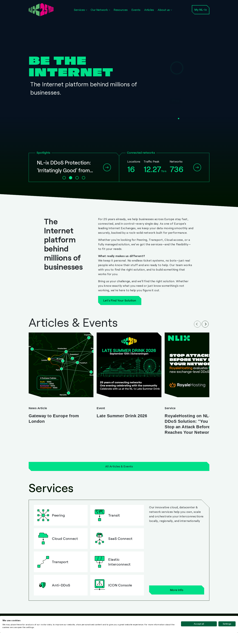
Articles (149, 9)
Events (135, 9)
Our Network (99, 9)
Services (79, 9)
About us (164, 9)
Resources (121, 9)
